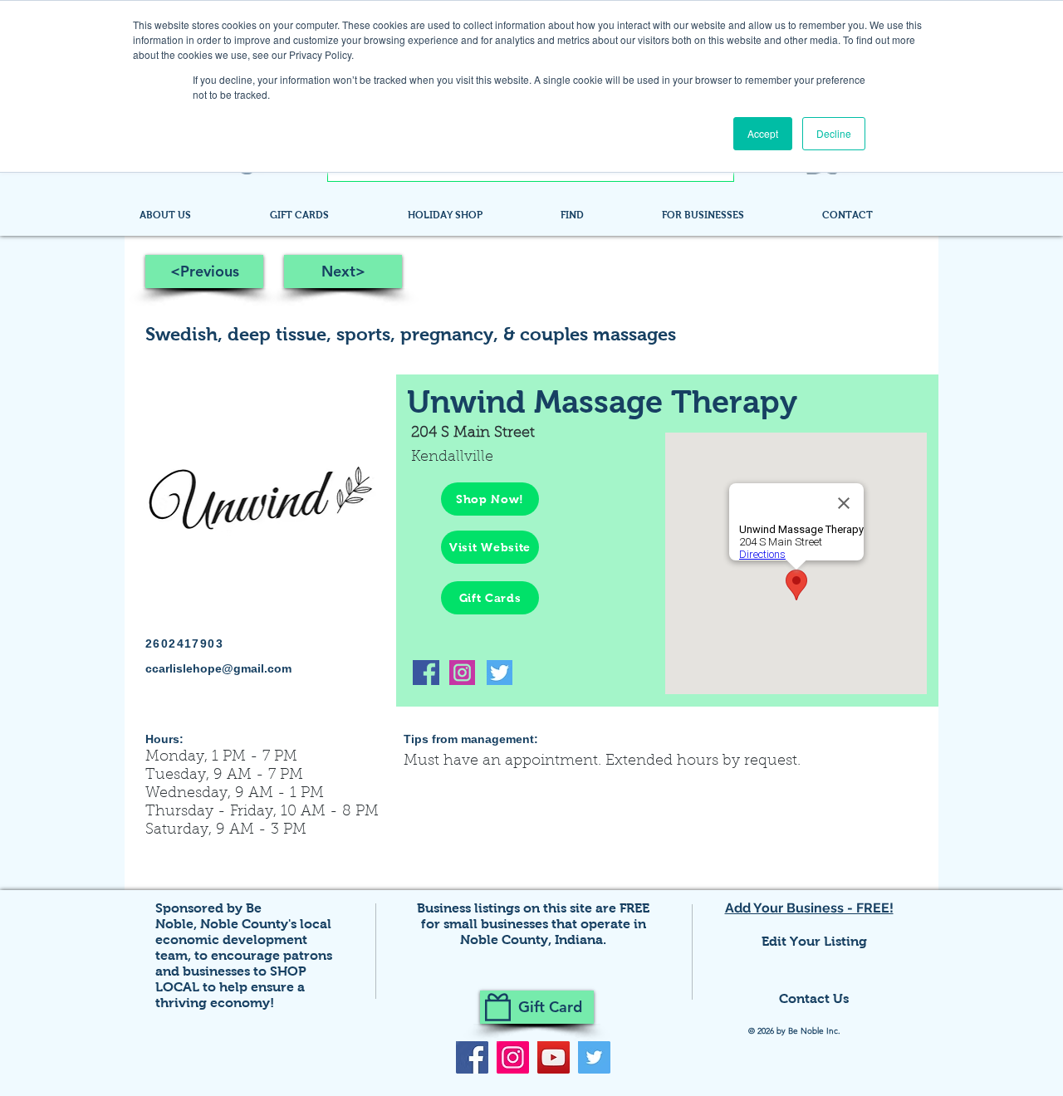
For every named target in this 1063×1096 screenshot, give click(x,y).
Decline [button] (833, 133)
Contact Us (814, 998)
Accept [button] (762, 133)
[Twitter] (594, 1057)
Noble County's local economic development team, (243, 939)
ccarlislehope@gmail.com (218, 668)
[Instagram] (513, 1057)
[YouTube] (553, 1057)
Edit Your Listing (814, 941)
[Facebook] (472, 1057)
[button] (598, 215)
